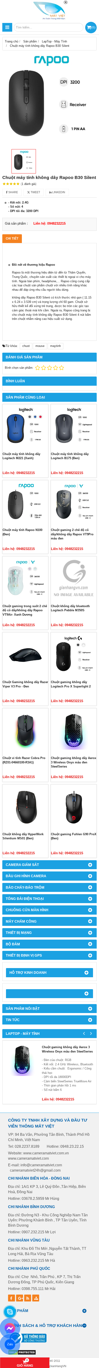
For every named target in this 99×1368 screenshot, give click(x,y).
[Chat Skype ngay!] (10, 1312)
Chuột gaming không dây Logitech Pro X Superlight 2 (71, 684)
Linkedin (58, 192)
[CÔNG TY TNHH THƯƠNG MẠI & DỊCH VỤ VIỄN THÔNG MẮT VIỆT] (49, 10)
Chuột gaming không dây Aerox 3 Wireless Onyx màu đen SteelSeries (73, 762)
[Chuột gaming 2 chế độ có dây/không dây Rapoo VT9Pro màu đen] (73, 503)
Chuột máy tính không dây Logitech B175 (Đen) (70, 456)
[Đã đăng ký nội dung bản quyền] (22, 1354)
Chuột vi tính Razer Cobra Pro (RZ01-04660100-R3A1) (24, 760)
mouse (39, 346)
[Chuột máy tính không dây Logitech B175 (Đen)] (73, 427)
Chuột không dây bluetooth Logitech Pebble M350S (70, 608)
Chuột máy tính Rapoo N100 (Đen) (22, 532)
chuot (26, 346)
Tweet (35, 192)
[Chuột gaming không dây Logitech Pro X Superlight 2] (73, 655)
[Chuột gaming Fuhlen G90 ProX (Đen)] (73, 807)
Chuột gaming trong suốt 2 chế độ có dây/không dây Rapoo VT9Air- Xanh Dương (25, 610)
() (93, 27)
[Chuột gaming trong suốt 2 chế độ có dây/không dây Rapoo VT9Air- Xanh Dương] (25, 579)
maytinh (55, 346)
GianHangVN (58, 1366)
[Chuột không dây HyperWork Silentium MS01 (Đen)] (25, 807)
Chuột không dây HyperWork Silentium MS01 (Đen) (23, 836)
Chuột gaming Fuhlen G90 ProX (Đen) (73, 836)
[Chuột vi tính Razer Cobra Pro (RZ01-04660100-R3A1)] (25, 731)
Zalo (9, 1344)
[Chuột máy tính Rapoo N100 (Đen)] (25, 503)
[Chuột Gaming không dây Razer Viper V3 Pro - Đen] (25, 655)
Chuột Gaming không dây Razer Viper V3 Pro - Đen (25, 684)
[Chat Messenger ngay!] (10, 1328)
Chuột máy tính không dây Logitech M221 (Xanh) (21, 456)
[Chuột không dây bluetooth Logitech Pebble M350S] (73, 579)
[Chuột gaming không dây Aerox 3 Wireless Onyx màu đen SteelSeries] (73, 731)
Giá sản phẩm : (16, 223)
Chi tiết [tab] (12, 238)
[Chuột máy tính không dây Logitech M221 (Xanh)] (25, 427)
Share (13, 192)
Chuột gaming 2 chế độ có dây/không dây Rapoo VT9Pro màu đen (72, 534)
